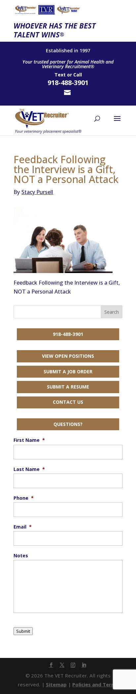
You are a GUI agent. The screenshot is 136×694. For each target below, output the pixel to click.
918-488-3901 (68, 334)
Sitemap (56, 684)
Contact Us (68, 402)
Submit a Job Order (68, 371)
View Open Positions (68, 356)
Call (77, 74)
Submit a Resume (68, 387)
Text (60, 74)
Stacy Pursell (33, 192)
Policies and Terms (95, 684)
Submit (23, 631)
